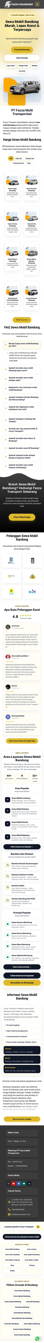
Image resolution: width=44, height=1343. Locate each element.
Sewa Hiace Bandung (12, 1254)
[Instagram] (8, 1183)
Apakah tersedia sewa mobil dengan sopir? (21, 379)
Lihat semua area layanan (21, 847)
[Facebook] (18, 1183)
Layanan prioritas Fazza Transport (19, 1227)
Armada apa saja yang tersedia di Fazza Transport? (23, 430)
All (11, 158)
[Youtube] (13, 1183)
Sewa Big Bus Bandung (22, 1313)
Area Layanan (31, 1249)
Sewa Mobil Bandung (12, 1249)
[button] (37, 4)
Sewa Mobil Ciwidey (31, 1260)
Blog (12, 1265)
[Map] (24, 1183)
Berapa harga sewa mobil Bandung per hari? (23, 344)
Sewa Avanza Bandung (13, 1302)
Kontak (12, 1271)
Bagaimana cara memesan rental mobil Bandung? (23, 388)
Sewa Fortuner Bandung (22, 1329)
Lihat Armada (22, 58)
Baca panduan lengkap (22, 1119)
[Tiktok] (29, 1183)
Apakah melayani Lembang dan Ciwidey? (22, 420)
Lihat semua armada (21, 967)
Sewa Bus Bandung (22, 1307)
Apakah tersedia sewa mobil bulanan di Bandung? (21, 466)
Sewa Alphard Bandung (31, 1254)
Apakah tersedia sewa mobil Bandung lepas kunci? (21, 369)
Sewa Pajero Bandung (32, 1324)
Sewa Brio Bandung (11, 1324)
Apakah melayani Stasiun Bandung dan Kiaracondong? (23, 398)
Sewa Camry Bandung (22, 1335)
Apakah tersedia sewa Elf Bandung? (24, 448)
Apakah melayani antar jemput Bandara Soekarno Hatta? (22, 456)
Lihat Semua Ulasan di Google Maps (22, 741)
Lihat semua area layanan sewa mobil (22, 1237)
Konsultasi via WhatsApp (22, 983)
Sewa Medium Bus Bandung (22, 1318)
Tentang (31, 1265)
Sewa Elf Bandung (32, 1302)
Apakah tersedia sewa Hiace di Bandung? (22, 439)
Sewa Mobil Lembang (12, 1260)
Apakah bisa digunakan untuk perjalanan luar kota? (21, 408)
